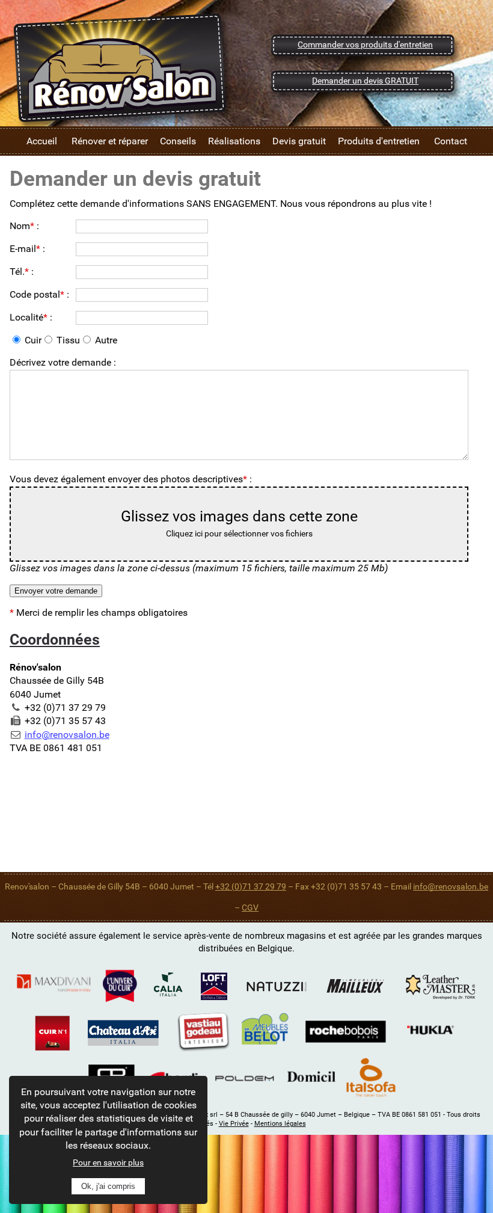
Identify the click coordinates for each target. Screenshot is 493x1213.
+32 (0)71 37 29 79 (250, 886)
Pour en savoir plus (108, 1162)
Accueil (41, 141)
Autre (106, 340)
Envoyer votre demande (55, 590)
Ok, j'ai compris (108, 1186)
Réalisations (234, 141)
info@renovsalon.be (67, 734)
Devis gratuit (299, 141)
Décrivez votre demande (60, 362)
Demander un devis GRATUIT (365, 80)
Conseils (178, 141)
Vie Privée (234, 1124)
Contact (450, 141)
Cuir (33, 340)
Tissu (68, 340)
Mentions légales (280, 1124)
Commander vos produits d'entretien (365, 44)
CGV (250, 907)
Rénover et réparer (110, 141)
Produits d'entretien (379, 141)
